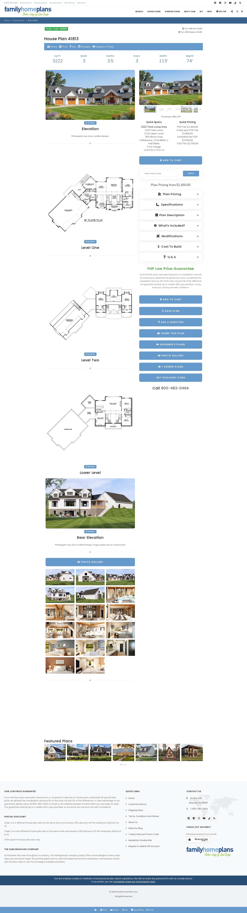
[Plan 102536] (100, 752)
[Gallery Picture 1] (60, 577)
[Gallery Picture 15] (120, 648)
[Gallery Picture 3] (120, 577)
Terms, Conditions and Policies (144, 816)
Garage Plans (172, 11)
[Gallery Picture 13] (60, 648)
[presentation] (47, 754)
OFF (179, 116)
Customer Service (138, 804)
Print (64, 46)
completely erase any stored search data (134, 881)
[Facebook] (220, 3)
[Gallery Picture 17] (90, 665)
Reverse (91, 123)
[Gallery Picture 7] (60, 612)
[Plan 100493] (55, 752)
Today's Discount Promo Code (144, 834)
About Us (133, 822)
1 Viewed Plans (172, 366)
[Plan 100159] (169, 752)
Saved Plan (138, 910)
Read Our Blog (136, 828)
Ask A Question (172, 322)
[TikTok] (235, 3)
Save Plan (171, 311)
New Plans (81, 3)
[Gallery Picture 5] (90, 595)
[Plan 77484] (123, 752)
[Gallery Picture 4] (60, 595)
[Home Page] (95, 910)
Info (209, 11)
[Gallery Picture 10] (60, 630)
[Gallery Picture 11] (90, 630)
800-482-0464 (11, 3)
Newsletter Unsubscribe (140, 840)
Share (53, 46)
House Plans (154, 11)
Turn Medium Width (191, 32)
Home (6, 20)
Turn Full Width (193, 28)
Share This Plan (172, 333)
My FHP (222, 11)
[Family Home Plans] (27, 11)
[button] (121, 764)
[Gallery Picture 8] (90, 612)
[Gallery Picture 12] (120, 630)
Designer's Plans (104, 46)
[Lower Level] (90, 418)
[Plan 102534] (192, 752)
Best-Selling (69, 3)
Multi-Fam (189, 11)
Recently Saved (56, 3)
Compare (85, 46)
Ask (73, 46)
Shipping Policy (136, 810)
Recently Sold (25, 3)
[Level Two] (90, 306)
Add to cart (172, 160)
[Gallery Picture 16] (60, 665)
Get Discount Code (170, 377)
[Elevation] (170, 87)
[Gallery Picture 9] (120, 612)
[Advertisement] (90, 710)
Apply (191, 173)
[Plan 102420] (77, 752)
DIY (201, 11)
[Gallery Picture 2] (90, 577)
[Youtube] (230, 3)
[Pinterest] (215, 3)
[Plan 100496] (146, 752)
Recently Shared (40, 3)
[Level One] (90, 193)
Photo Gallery (172, 355)
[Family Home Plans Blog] (240, 3)
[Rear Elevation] (90, 503)
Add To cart (172, 299)
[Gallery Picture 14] (90, 648)
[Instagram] (225, 3)
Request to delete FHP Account (144, 846)
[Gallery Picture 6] (120, 595)
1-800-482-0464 (199, 808)
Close (151, 910)
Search (139, 11)
